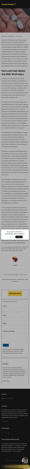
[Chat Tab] (15, 234)
